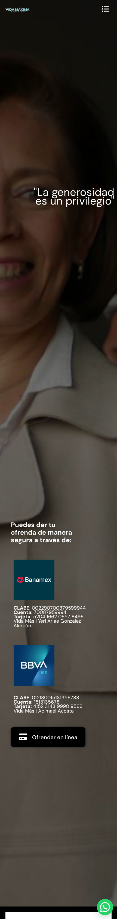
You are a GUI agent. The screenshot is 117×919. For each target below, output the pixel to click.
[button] (105, 907)
